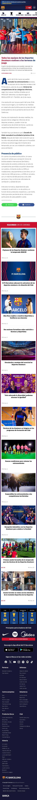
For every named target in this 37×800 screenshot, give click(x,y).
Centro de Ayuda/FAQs (5, 729)
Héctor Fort (23, 686)
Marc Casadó (5, 702)
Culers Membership (7, 717)
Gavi (3, 695)
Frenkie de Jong (6, 704)
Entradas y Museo (7, 722)
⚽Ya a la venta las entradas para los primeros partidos (14, 2)
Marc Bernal (5, 708)
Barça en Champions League (7, 771)
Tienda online (5, 726)
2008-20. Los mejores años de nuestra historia (6, 750)
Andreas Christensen (23, 676)
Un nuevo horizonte (4, 745)
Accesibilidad (6, 788)
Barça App (5, 724)
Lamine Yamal (23, 695)
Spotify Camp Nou (24, 717)
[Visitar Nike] (6, 634)
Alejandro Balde (24, 671)
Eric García (22, 684)
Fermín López (5, 699)
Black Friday (5, 735)
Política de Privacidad (18, 785)
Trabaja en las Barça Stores (25, 727)
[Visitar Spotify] (15, 634)
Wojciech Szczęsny (7, 671)
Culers (28, 7)
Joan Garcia (5, 673)
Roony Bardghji (24, 699)
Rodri (3, 710)
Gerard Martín (23, 679)
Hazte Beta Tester (6, 732)
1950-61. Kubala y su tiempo (6, 760)
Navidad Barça (6, 737)
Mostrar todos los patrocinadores (18, 639)
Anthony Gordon (24, 702)
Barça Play (5, 719)
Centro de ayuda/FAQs (24, 788)
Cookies (26, 785)
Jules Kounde (23, 682)
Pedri (3, 697)
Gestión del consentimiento (9, 790)
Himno (21, 724)
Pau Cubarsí (23, 673)
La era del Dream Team (6, 756)
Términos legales (6, 785)
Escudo (21, 722)
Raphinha (22, 697)
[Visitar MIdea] (27, 634)
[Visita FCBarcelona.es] (3, 8)
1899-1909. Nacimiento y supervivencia (6, 766)
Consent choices (21, 790)
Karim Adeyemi (24, 704)
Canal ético (22, 719)
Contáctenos (14, 788)
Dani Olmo (5, 706)
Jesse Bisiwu (23, 706)
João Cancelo (23, 688)
